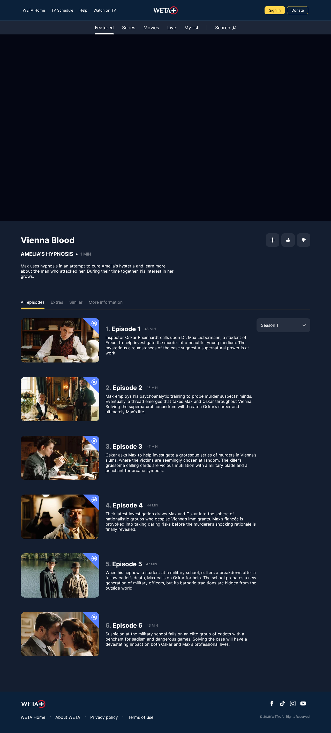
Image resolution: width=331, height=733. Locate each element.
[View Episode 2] (60, 399)
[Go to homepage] (165, 10)
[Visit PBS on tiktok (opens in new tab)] (282, 704)
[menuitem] (34, 10)
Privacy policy (104, 717)
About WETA (67, 717)
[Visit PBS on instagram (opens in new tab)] (293, 704)
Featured (104, 27)
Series (128, 27)
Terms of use (140, 717)
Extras (57, 302)
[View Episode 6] (60, 634)
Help (83, 10)
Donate (297, 10)
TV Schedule (62, 10)
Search (222, 27)
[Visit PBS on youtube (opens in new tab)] (303, 704)
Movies (151, 27)
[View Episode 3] (60, 458)
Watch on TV (105, 10)
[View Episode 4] (60, 517)
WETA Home (34, 10)
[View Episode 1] (60, 340)
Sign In (275, 10)
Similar (75, 302)
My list (191, 27)
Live (171, 27)
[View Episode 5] (60, 575)
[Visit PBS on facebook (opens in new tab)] (272, 704)
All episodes (32, 302)
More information (106, 302)
